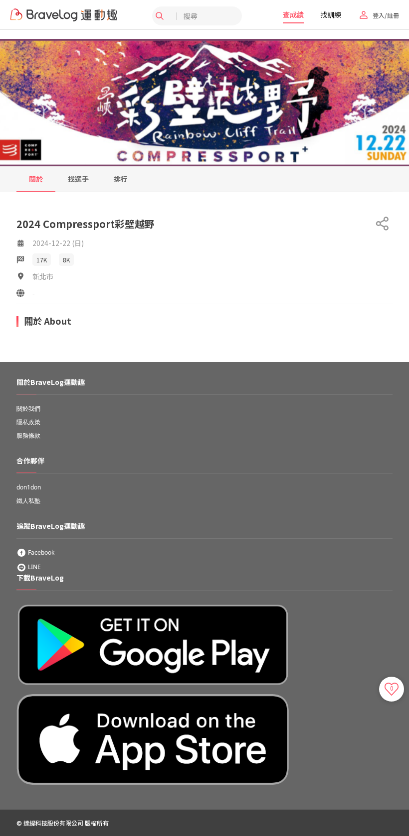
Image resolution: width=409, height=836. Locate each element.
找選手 (78, 179)
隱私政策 (28, 422)
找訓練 (330, 14)
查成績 (293, 14)
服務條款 (28, 435)
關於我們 (28, 408)
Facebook (40, 552)
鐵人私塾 (28, 500)
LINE (33, 567)
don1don (28, 487)
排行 (121, 179)
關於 (36, 179)
